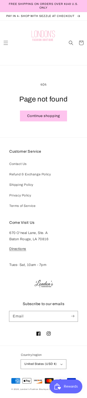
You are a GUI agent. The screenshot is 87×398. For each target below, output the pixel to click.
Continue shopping (43, 116)
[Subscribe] (73, 316)
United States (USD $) (40, 364)
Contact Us (18, 164)
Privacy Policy (20, 195)
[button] (6, 43)
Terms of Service (22, 206)
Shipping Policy (21, 184)
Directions (17, 249)
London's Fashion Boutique (34, 389)
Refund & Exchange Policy (30, 174)
